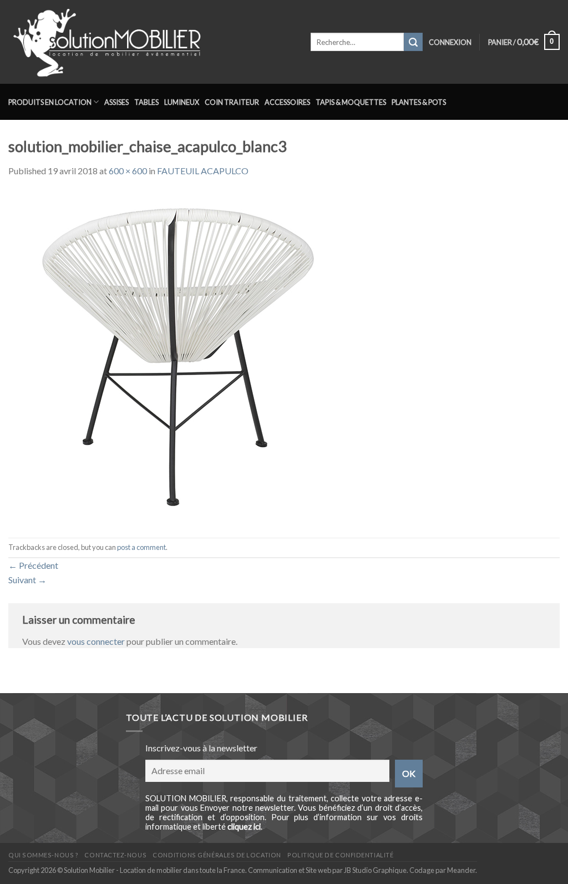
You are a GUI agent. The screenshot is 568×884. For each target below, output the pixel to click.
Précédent (33, 565)
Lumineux (181, 102)
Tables (146, 102)
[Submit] (413, 42)
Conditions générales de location (217, 854)
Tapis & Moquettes (351, 102)
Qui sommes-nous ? (43, 854)
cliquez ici (244, 826)
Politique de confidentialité (340, 854)
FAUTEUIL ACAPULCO (202, 170)
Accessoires (287, 102)
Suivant (27, 579)
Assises (116, 102)
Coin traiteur (232, 102)
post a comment (141, 547)
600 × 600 (128, 170)
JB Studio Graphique (375, 870)
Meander (461, 870)
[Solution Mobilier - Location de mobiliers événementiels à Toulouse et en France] (151, 42)
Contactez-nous (115, 854)
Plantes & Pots (419, 102)
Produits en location (50, 102)
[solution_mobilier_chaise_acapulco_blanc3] (174, 356)
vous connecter (96, 641)
